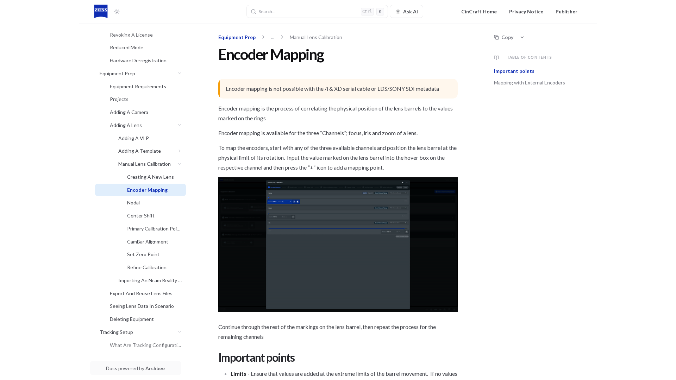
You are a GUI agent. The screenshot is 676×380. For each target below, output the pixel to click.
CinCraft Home (479, 11)
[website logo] (101, 11)
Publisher (566, 11)
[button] (179, 73)
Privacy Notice (526, 11)
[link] (146, 34)
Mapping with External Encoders (530, 83)
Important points (515, 71)
